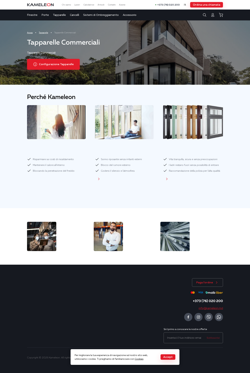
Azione (122, 5)
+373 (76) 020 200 (168, 4)
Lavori (77, 5)
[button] (206, 4)
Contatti (112, 5)
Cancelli (74, 14)
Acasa (30, 32)
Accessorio (129, 14)
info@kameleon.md (211, 308)
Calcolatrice (88, 5)
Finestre (32, 14)
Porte (45, 14)
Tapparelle (59, 14)
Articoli (101, 5)
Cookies (139, 359)
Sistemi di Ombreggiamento (101, 14)
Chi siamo (66, 5)
